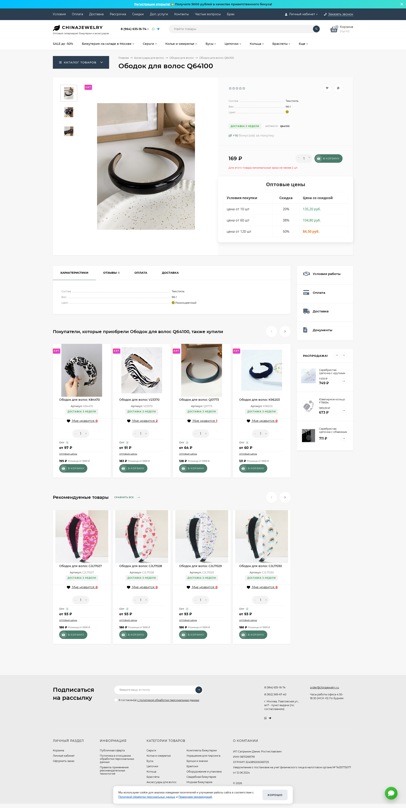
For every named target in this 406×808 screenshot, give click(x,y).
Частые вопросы (208, 14)
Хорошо (275, 795)
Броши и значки (197, 761)
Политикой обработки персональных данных (146, 796)
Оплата (77, 14)
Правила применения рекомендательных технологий (114, 770)
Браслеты (153, 776)
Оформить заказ (63, 761)
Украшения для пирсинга (203, 755)
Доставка (96, 14)
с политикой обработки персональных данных (168, 700)
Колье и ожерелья (159, 755)
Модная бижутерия (199, 782)
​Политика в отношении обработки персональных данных (117, 759)
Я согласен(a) (159, 700)
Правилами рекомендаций (195, 796)
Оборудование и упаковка (204, 771)
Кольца (151, 771)
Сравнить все (124, 497)
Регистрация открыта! (152, 4)
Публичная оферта (112, 750)
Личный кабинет (64, 755)
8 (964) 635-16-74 (134, 29)
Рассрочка (118, 14)
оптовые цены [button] (68, 453)
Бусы (150, 761)
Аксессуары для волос (149, 57)
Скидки (138, 14)
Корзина (58, 750)
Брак (231, 14)
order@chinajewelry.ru (324, 687)
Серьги (151, 750)
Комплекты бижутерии (202, 750)
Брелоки (192, 766)
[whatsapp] (265, 718)
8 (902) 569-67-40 (275, 694)
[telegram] (270, 718)
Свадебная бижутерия (201, 776)
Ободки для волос (181, 57)
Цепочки (152, 766)
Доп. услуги (159, 14)
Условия (59, 14)
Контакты (181, 14)
